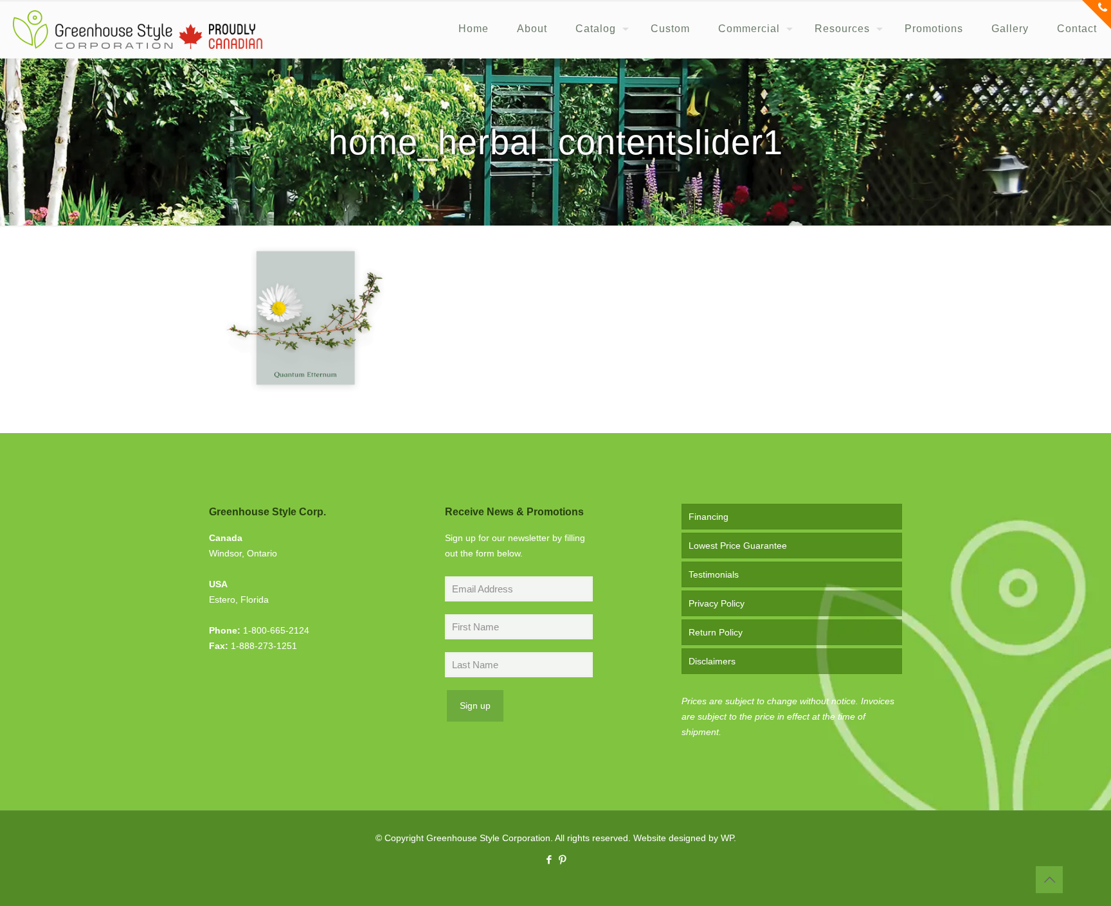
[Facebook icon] (549, 859)
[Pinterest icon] (562, 859)
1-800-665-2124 (276, 630)
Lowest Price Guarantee (738, 545)
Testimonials (714, 574)
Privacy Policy (717, 603)
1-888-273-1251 (264, 646)
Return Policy (716, 632)
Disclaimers (712, 661)
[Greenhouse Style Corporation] (138, 29)
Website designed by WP (683, 838)
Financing (708, 516)
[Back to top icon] (1049, 879)
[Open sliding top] (1096, 14)
